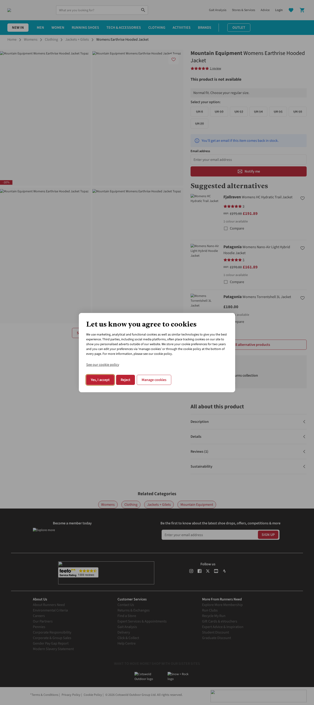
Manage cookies (154, 379)
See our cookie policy (102, 364)
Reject (125, 379)
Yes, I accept (100, 379)
